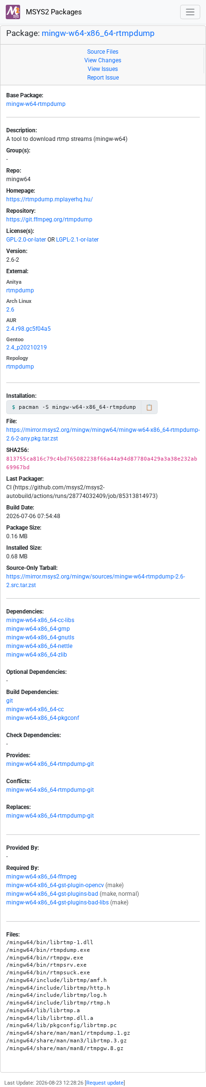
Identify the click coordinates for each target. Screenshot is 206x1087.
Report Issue (103, 77)
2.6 (10, 309)
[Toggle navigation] (190, 12)
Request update (105, 1083)
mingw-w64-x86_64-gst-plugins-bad (52, 893)
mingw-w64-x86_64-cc (35, 709)
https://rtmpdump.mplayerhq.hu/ (49, 199)
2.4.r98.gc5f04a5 (28, 328)
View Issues (103, 69)
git (9, 700)
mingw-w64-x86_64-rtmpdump (98, 33)
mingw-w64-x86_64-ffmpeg (41, 876)
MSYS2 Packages (53, 12)
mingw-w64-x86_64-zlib (36, 654)
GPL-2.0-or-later (26, 239)
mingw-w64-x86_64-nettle (39, 646)
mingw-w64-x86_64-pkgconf (42, 718)
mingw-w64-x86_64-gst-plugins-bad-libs (57, 902)
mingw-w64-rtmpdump (36, 104)
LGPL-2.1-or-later (77, 239)
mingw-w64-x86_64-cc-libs (40, 620)
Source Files (102, 51)
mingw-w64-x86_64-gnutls (40, 637)
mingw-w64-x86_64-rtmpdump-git (50, 764)
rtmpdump (20, 290)
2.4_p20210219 (26, 347)
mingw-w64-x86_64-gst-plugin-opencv (55, 885)
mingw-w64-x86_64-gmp (38, 628)
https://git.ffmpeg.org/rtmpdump (49, 219)
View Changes (102, 60)
